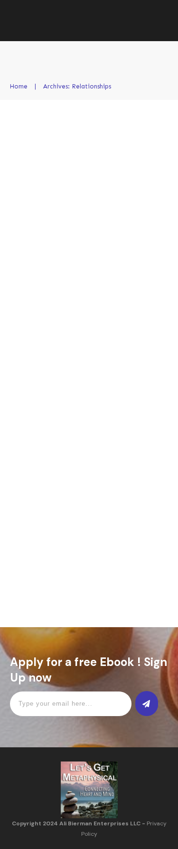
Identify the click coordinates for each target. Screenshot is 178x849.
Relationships (136, 167)
